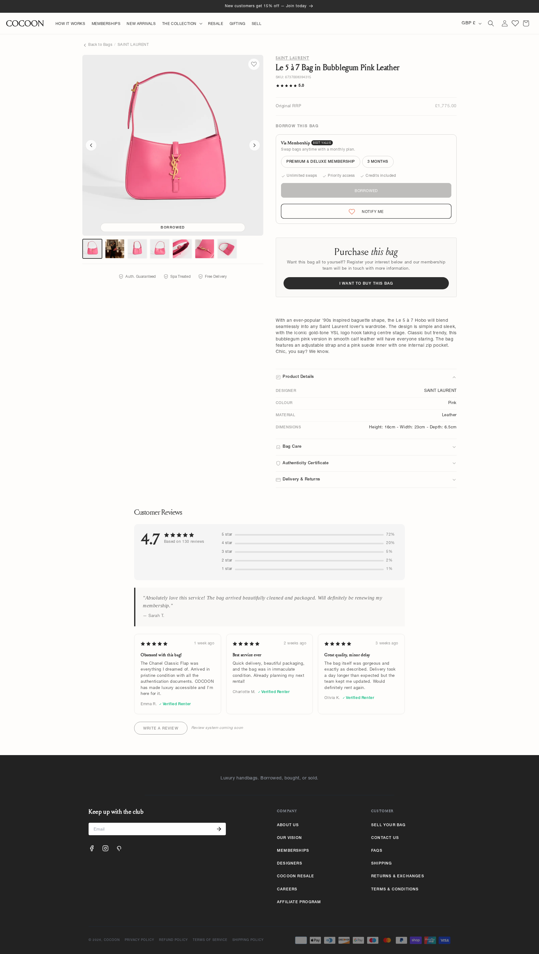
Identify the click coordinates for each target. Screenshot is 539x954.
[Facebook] (92, 848)
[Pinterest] (119, 848)
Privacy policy (139, 940)
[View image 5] (182, 249)
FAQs (376, 851)
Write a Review (160, 728)
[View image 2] (115, 249)
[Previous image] (91, 145)
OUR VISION (289, 838)
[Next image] (254, 145)
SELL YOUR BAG (388, 825)
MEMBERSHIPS (293, 851)
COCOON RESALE (295, 876)
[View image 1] (92, 249)
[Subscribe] (219, 829)
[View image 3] (137, 249)
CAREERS (287, 889)
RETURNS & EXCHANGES (397, 876)
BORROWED (366, 191)
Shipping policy (248, 940)
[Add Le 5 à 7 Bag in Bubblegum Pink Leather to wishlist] (254, 64)
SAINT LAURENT (133, 45)
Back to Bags (100, 45)
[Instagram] (105, 848)
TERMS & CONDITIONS (395, 889)
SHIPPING (381, 863)
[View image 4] (160, 249)
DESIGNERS (289, 863)
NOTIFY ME (367, 212)
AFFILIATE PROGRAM (299, 902)
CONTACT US (385, 838)
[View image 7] (227, 249)
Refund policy (173, 940)
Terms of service (210, 940)
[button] (182, 24)
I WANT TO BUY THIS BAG (366, 284)
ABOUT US (288, 825)
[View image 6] (205, 249)
